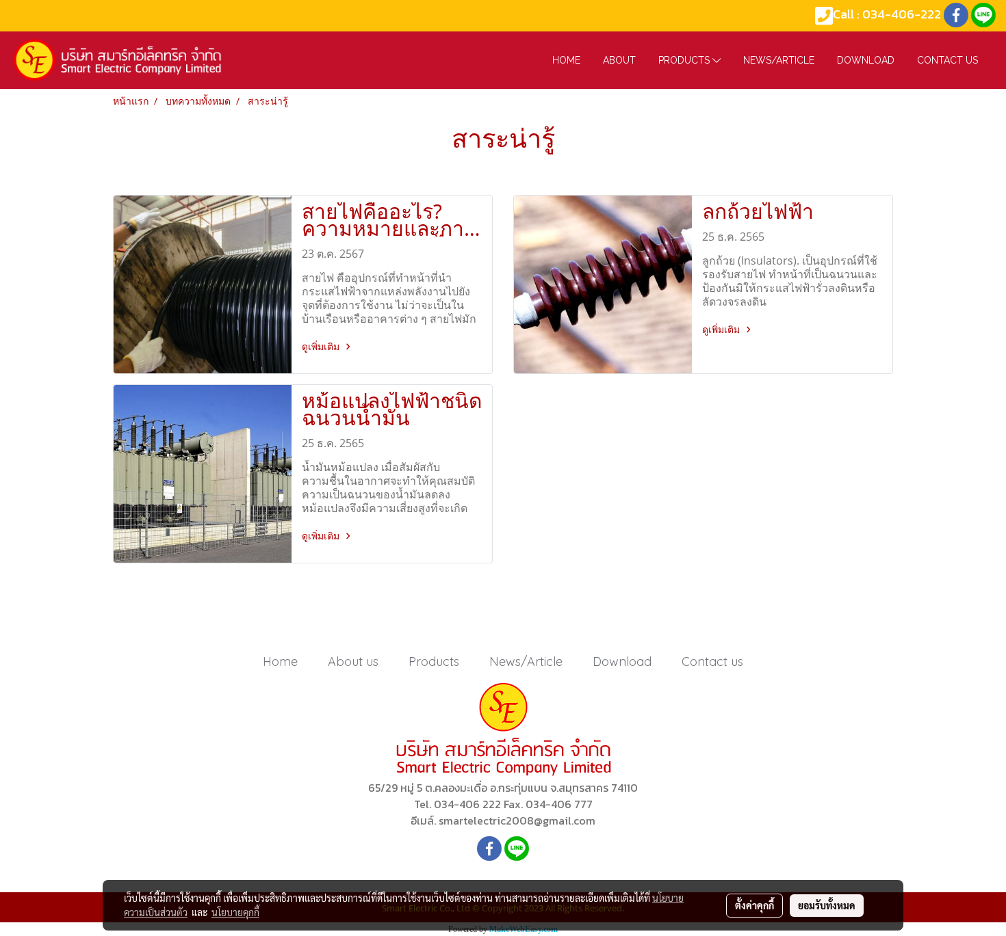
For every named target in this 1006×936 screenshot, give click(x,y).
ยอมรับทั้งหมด (826, 905)
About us (353, 661)
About (619, 60)
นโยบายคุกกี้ (235, 912)
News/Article (778, 60)
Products (685, 60)
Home (280, 661)
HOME (566, 60)
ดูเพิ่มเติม (322, 346)
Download (865, 60)
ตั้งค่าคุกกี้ (754, 905)
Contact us (947, 60)
